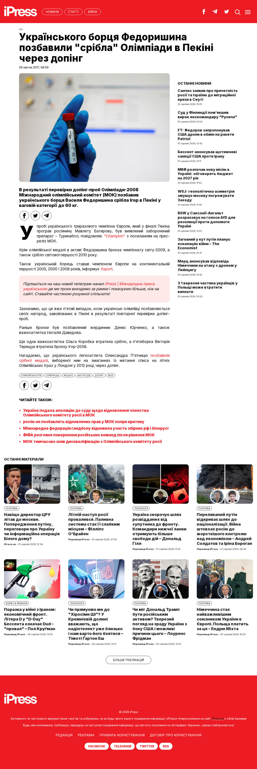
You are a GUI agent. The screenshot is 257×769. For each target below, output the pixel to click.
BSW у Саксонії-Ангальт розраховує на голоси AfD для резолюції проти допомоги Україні (206, 219)
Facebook (96, 746)
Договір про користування (176, 735)
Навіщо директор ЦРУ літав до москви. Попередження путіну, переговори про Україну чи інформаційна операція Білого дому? (32, 526)
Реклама (86, 735)
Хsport (106, 269)
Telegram (122, 746)
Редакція (64, 735)
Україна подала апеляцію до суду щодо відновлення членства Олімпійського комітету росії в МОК (86, 412)
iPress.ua (218, 718)
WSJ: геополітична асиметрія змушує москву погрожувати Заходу (206, 195)
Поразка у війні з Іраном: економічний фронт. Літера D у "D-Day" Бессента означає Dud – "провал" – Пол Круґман (30, 619)
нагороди (83, 375)
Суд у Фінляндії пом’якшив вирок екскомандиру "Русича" (207, 114)
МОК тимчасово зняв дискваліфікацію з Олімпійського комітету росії (92, 441)
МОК (110, 375)
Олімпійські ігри (31, 375)
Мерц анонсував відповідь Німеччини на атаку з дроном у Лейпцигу (207, 265)
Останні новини (194, 83)
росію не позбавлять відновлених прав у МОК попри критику (83, 421)
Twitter (147, 746)
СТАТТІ (73, 12)
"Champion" (114, 236)
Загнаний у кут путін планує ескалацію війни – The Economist (204, 243)
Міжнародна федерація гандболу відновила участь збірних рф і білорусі (95, 428)
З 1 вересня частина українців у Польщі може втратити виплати (208, 287)
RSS (166, 746)
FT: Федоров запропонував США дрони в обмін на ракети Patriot (206, 134)
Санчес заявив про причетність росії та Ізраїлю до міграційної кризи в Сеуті (208, 94)
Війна (92, 12)
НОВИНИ (52, 12)
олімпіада (52, 375)
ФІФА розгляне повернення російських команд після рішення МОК (89, 435)
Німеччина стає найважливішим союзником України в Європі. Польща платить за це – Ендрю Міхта (222, 619)
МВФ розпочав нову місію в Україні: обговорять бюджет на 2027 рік (205, 173)
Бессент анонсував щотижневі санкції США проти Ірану (207, 154)
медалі (68, 375)
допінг (99, 375)
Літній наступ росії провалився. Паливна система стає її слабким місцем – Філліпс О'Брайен (94, 524)
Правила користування (122, 735)
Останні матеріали (24, 459)
